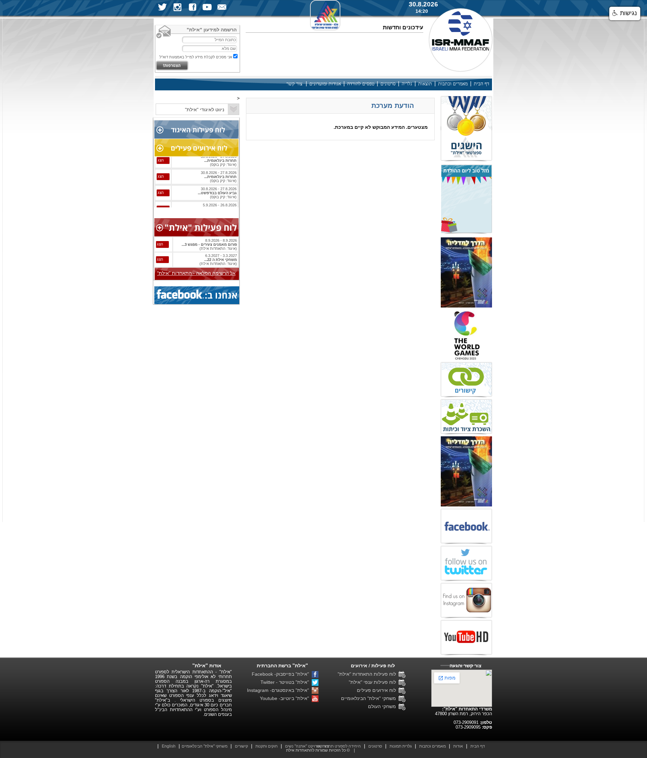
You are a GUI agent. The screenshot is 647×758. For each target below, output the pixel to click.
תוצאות (425, 83)
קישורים (241, 746)
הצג (161, 167)
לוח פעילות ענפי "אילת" (374, 682)
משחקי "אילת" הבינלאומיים (370, 698)
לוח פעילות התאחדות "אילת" (368, 674)
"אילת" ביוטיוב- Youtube (286, 698)
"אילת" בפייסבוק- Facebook (282, 674)
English (169, 746)
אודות (458, 746)
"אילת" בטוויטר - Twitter (286, 682)
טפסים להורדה (360, 83)
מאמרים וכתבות (453, 83)
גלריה (407, 83)
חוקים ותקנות (266, 746)
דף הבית (481, 83)
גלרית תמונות (401, 746)
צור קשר (294, 83)
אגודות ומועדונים (325, 83)
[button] (624, 13)
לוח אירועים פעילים (378, 690)
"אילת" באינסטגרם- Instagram (279, 690)
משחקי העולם (383, 706)
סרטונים (388, 83)
